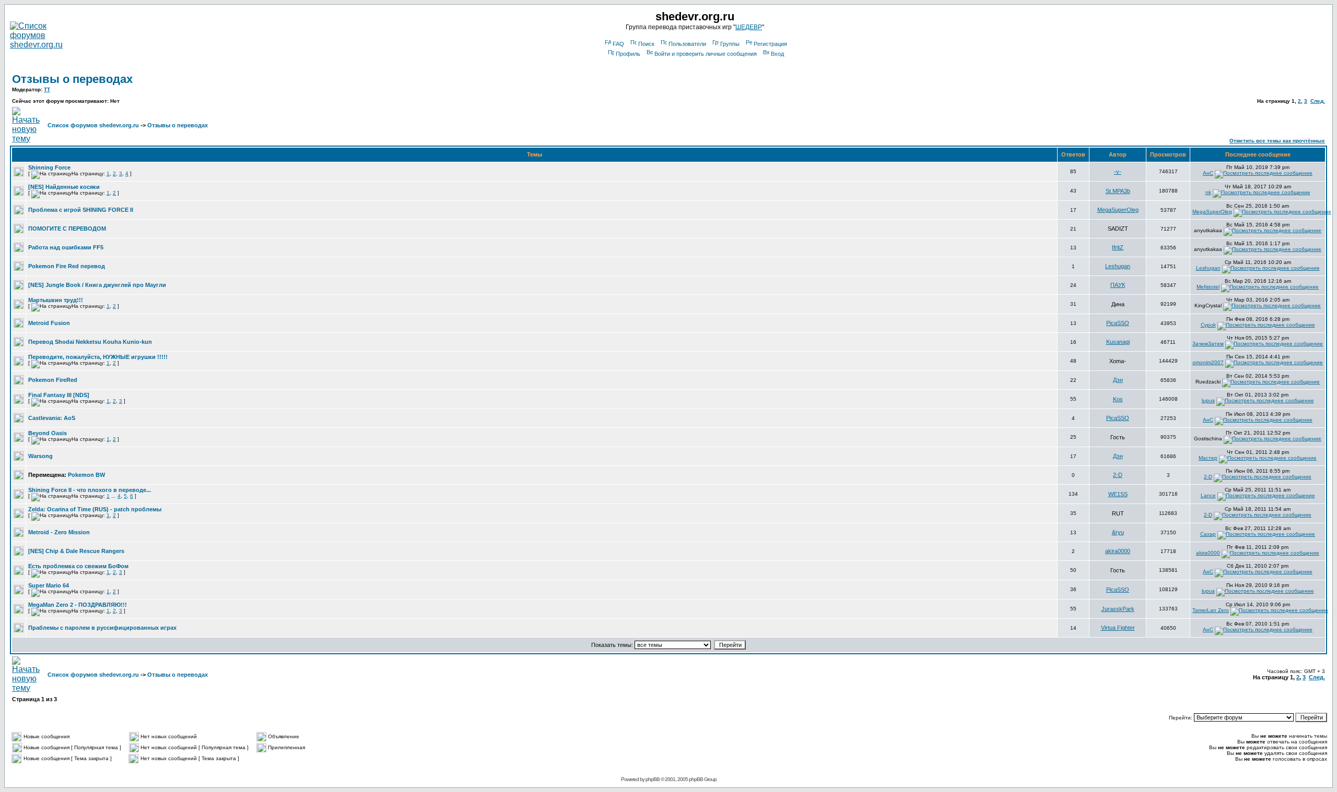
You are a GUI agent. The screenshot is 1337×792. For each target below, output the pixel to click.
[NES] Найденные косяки (64, 187)
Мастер (1208, 458)
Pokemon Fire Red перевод (66, 266)
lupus (1208, 400)
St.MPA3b (1118, 191)
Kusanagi (1118, 342)
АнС (1208, 173)
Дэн (1118, 380)
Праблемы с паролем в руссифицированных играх (102, 628)
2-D (1117, 475)
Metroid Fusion (49, 323)
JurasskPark (1117, 609)
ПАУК (1117, 285)
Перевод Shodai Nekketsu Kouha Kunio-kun (90, 342)
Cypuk (1208, 325)
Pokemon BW (86, 475)
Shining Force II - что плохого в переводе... (89, 490)
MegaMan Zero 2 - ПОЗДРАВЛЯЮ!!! (77, 605)
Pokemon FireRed (52, 380)
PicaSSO (1117, 323)
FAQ (618, 44)
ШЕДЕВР (748, 27)
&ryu (1118, 532)
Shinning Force (49, 167)
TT (47, 89)
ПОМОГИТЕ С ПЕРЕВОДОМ (67, 228)
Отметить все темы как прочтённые (1277, 140)
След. (1317, 101)
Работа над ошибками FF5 (65, 247)
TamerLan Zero (1210, 610)
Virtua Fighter (1118, 628)
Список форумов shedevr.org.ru (93, 125)
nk (1208, 192)
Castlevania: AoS (51, 418)
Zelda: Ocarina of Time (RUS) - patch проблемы (94, 509)
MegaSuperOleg (1118, 210)
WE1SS (1118, 494)
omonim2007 (1208, 362)
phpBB (653, 779)
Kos (1118, 399)
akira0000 (1117, 551)
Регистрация (770, 44)
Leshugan (1117, 266)
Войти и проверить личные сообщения (705, 54)
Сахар (1208, 534)
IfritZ (1117, 247)
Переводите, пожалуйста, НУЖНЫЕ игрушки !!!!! (98, 357)
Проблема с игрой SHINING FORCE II (80, 210)
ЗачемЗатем (1208, 343)
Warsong (40, 456)
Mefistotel (1208, 287)
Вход (777, 54)
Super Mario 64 (48, 585)
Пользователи (687, 44)
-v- (1117, 172)
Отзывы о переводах (72, 79)
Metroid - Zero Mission (59, 532)
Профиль (628, 54)
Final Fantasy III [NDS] (58, 395)
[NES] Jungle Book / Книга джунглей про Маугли (97, 285)
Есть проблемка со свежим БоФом (78, 566)
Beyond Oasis (47, 433)
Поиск (646, 44)
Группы (730, 44)
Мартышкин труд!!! (55, 300)
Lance (1208, 495)
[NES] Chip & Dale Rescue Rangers (76, 551)
